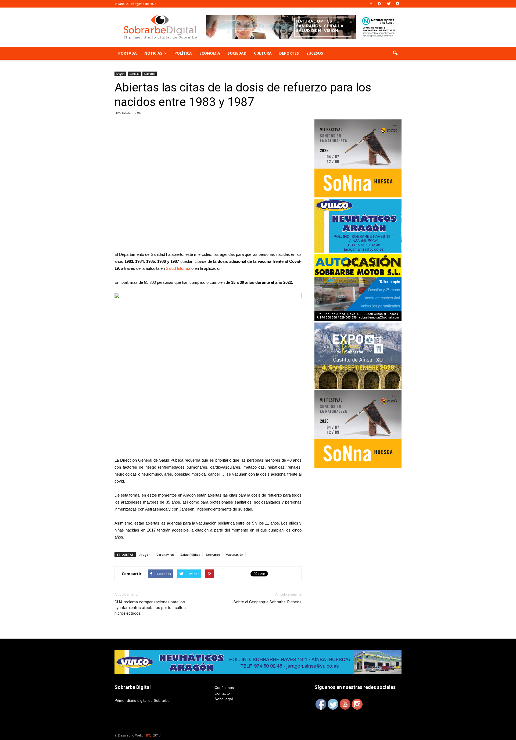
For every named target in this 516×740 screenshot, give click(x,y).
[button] (395, 53)
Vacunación (234, 555)
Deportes (289, 53)
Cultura (263, 53)
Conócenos (224, 687)
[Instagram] (380, 4)
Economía (209, 53)
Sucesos (314, 53)
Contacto (222, 693)
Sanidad (134, 74)
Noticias (153, 53)
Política (183, 53)
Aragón (120, 74)
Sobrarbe (149, 74)
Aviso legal (223, 699)
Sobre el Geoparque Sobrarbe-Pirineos (268, 602)
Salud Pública (190, 555)
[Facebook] (371, 4)
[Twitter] (389, 4)
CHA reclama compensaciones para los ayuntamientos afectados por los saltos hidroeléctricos (150, 608)
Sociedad (237, 53)
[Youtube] (397, 4)
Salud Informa (178, 268)
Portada (127, 53)
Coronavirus (165, 555)
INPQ (148, 735)
